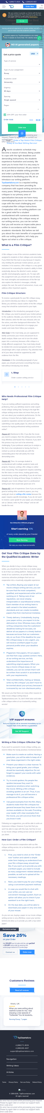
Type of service (10, 61)
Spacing (7, 96)
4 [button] (25, 387)
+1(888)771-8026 (14, 2)
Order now (22, 128)
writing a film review (23, 494)
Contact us (10, 952)
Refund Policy (37, 1082)
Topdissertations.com (10, 183)
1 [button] (15, 387)
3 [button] (22, 387)
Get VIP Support (22, 731)
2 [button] (18, 387)
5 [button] (29, 387)
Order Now (30, 6)
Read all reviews (22, 990)
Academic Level (10, 79)
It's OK (22, 21)
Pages (6, 105)
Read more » (33, 17)
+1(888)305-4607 (31, 2)
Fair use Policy (25, 1082)
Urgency (7, 87)
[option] (22, 375)
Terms (4, 1082)
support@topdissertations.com (22, 1051)
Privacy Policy (13, 1082)
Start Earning (22, 540)
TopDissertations (14, 6)
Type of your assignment (13, 70)
